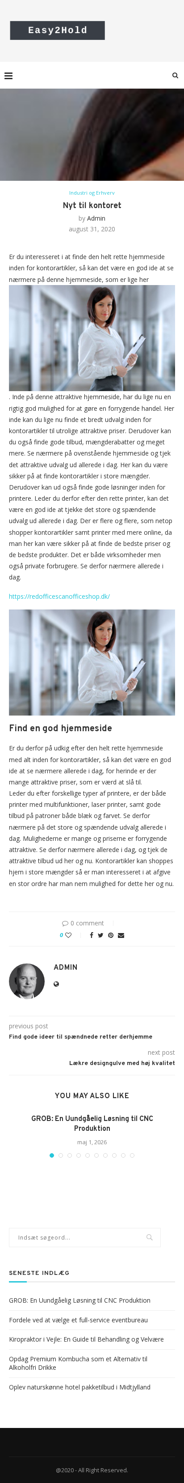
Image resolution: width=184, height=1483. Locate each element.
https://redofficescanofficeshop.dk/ (59, 596)
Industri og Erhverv (92, 193)
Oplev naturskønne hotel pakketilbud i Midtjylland (80, 1387)
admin (96, 218)
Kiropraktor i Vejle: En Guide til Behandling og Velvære (86, 1339)
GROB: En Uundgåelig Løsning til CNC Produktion (80, 1300)
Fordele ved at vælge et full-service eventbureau (78, 1320)
